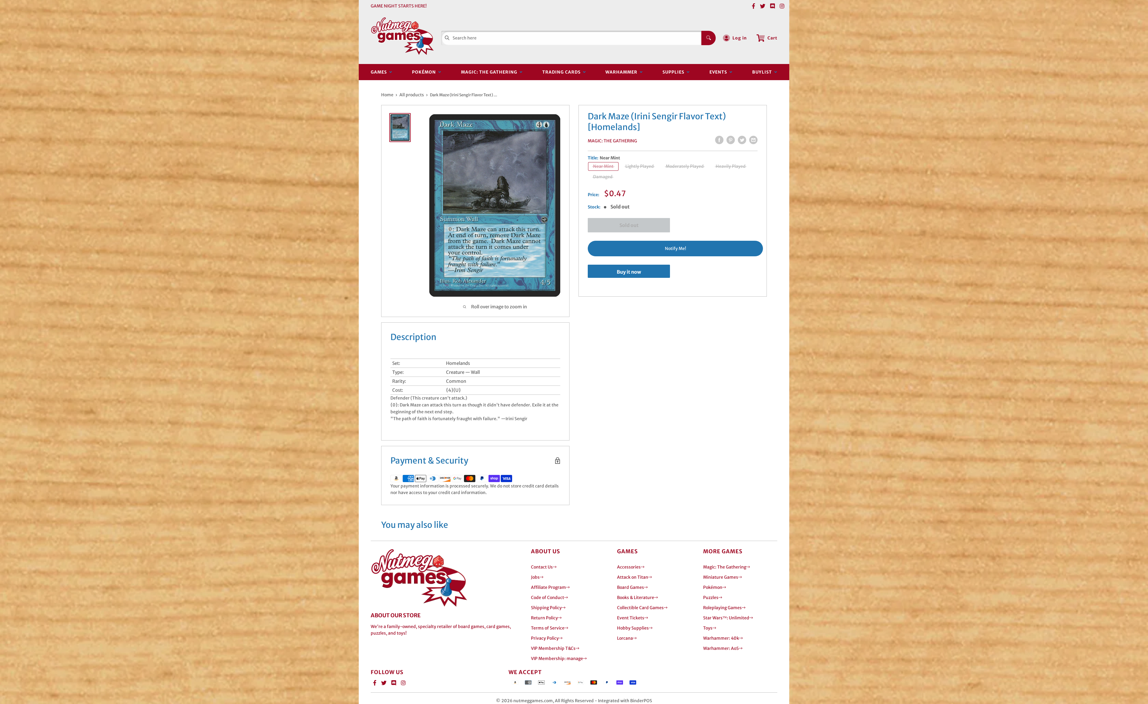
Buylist (763, 72)
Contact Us (542, 567)
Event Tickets (630, 618)
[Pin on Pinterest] (730, 140)
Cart (772, 38)
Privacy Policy (545, 638)
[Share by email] (753, 140)
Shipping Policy (546, 607)
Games (380, 72)
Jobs (535, 577)
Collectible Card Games (640, 607)
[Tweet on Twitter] (742, 140)
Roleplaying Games (722, 607)
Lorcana (625, 638)
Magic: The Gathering (490, 72)
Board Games (630, 587)
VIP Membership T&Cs (553, 648)
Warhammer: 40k (721, 638)
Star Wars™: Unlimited (726, 618)
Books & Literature (635, 597)
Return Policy (544, 618)
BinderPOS (641, 700)
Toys (707, 628)
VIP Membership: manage (557, 658)
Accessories (629, 567)
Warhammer (622, 72)
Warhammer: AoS (721, 648)
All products (411, 94)
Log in (739, 38)
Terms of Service (547, 628)
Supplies (674, 72)
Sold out (629, 225)
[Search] (708, 38)
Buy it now (629, 272)
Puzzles (710, 597)
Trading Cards (562, 72)
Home (387, 94)
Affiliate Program (548, 587)
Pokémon (425, 72)
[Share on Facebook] (719, 140)
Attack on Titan (632, 577)
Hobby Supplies (633, 628)
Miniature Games (720, 577)
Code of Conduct (547, 597)
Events (719, 72)
